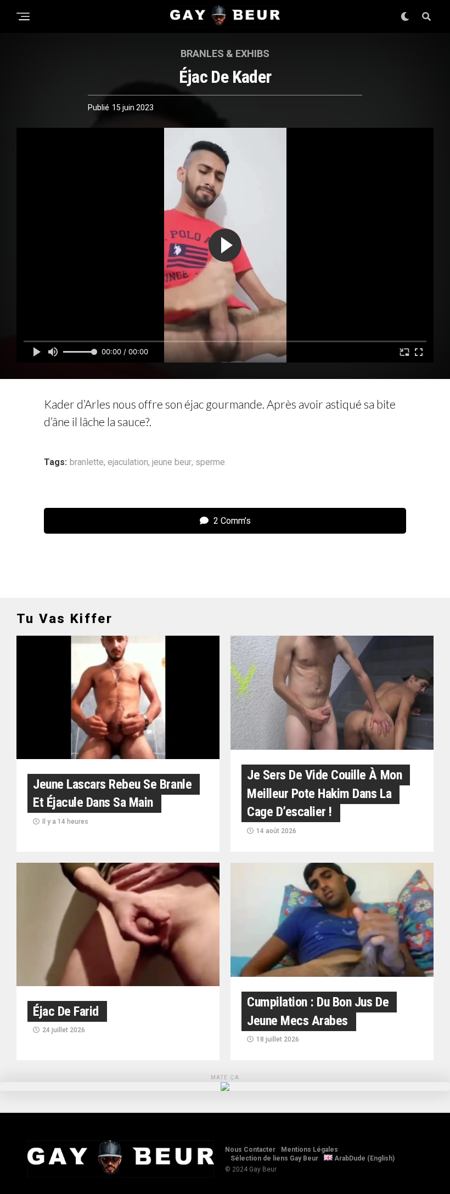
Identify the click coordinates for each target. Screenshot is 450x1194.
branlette (87, 462)
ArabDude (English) (364, 1158)
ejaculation (128, 462)
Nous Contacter (250, 1149)
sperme (210, 462)
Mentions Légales (309, 1149)
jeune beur (172, 462)
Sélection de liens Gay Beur (274, 1158)
